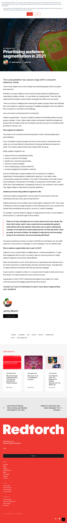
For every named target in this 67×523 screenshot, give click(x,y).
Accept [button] (29, 14)
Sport (13, 337)
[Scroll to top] (63, 519)
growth (34, 334)
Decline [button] (37, 14)
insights (41, 334)
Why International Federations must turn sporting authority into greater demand (12, 379)
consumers (21, 334)
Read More (9, 387)
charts (10, 86)
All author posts (10, 316)
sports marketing (22, 337)
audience (13, 334)
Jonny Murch (16, 62)
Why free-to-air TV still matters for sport (33, 377)
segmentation (49, 334)
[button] (12, 362)
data (28, 334)
